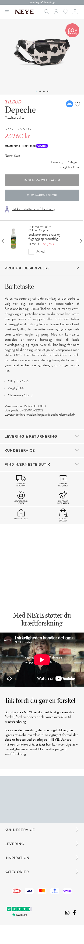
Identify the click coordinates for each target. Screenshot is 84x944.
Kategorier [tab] (17, 872)
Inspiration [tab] (17, 858)
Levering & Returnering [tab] (31, 436)
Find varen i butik (42, 195)
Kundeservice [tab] (20, 451)
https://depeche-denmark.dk (56, 415)
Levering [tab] (14, 844)
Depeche (20, 109)
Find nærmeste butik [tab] (27, 465)
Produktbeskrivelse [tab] (27, 268)
